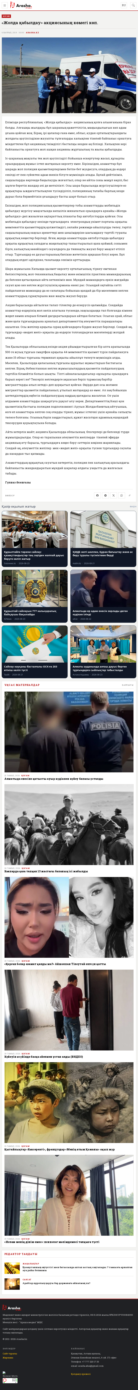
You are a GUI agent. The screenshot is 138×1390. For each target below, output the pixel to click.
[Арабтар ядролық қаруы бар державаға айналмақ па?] (12, 1284)
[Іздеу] (133, 5)
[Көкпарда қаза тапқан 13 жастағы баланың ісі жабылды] (69, 824)
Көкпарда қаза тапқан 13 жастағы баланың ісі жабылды (46, 871)
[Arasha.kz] (21, 5)
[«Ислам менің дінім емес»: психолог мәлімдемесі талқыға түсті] (69, 1195)
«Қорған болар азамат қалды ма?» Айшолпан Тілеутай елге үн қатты (55, 964)
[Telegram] (105, 495)
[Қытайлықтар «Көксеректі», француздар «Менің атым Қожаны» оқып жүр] (69, 1102)
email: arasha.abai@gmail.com (87, 1365)
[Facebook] (97, 495)
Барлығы (128, 685)
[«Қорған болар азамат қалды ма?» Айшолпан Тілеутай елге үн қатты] (69, 917)
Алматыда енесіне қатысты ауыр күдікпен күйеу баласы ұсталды (53, 778)
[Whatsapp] (121, 495)
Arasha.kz (32, 32)
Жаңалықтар (31, 1264)
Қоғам (25, 775)
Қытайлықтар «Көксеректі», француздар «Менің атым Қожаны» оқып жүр (59, 1149)
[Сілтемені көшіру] (129, 495)
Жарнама (8, 1357)
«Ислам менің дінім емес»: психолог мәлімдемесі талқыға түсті (51, 1242)
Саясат (27, 1279)
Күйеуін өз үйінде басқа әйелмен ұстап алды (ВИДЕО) (43, 1056)
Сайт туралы (10, 1353)
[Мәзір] (5, 5)
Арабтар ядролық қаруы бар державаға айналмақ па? (56, 1283)
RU (124, 5)
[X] (113, 495)
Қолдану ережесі (81, 1373)
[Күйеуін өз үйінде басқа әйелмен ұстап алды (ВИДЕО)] (69, 1010)
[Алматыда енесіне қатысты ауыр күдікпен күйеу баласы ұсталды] (69, 732)
